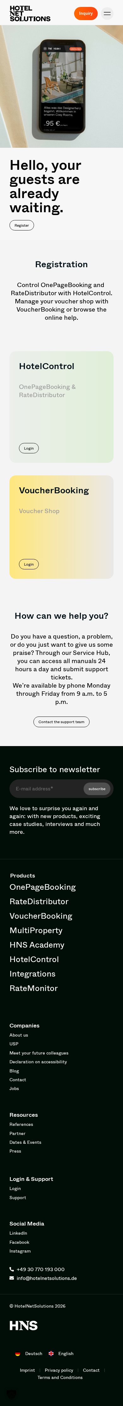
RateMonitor (33, 988)
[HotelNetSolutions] (23, 1325)
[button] (107, 13)
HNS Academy (36, 944)
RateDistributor (38, 901)
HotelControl (46, 366)
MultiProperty (35, 930)
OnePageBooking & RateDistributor (47, 391)
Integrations (32, 973)
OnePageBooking (42, 886)
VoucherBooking (40, 915)
